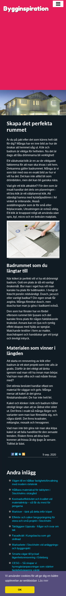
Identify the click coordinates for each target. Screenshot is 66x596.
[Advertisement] (33, 55)
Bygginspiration (26, 8)
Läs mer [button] (43, 580)
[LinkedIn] (19, 454)
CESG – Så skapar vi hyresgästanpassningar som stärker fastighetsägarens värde (33, 567)
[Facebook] (12, 454)
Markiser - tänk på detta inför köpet (32, 511)
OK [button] (20, 589)
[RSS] (23, 454)
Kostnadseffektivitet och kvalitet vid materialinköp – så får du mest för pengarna (32, 502)
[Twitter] (16, 454)
